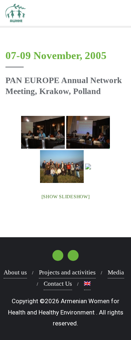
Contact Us (58, 283)
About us (15, 272)
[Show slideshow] (65, 196)
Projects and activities (67, 272)
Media (116, 272)
